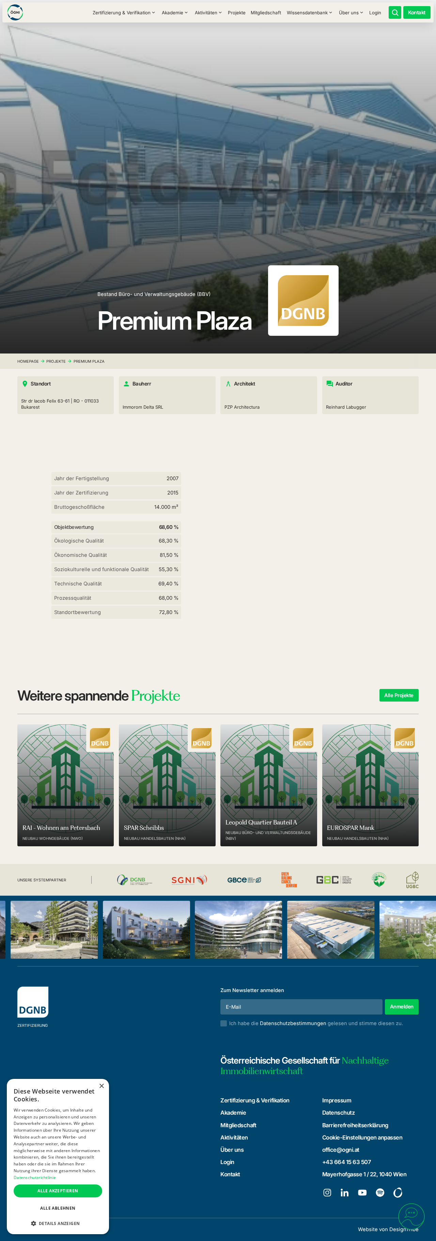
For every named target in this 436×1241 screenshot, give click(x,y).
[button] (123, 12)
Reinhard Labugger (346, 407)
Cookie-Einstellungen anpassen (362, 1137)
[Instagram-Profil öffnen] (327, 1193)
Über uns (232, 1149)
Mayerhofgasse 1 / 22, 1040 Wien (364, 1174)
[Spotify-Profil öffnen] (380, 1193)
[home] (15, 12)
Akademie (233, 1112)
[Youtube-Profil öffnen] (362, 1193)
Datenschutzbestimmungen (293, 1023)
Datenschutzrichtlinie (35, 1177)
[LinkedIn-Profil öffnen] (345, 1193)
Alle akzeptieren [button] (57, 1191)
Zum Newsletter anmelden (252, 990)
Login (375, 12)
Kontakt (230, 1174)
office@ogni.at (340, 1149)
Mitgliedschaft (266, 12)
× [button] (101, 1086)
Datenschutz (338, 1112)
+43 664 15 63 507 (346, 1162)
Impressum (337, 1100)
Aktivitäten (234, 1137)
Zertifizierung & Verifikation (255, 1100)
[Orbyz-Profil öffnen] (398, 1193)
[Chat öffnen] (411, 1216)
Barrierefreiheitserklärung (355, 1125)
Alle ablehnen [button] (57, 1208)
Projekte (237, 12)
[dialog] (58, 1156)
